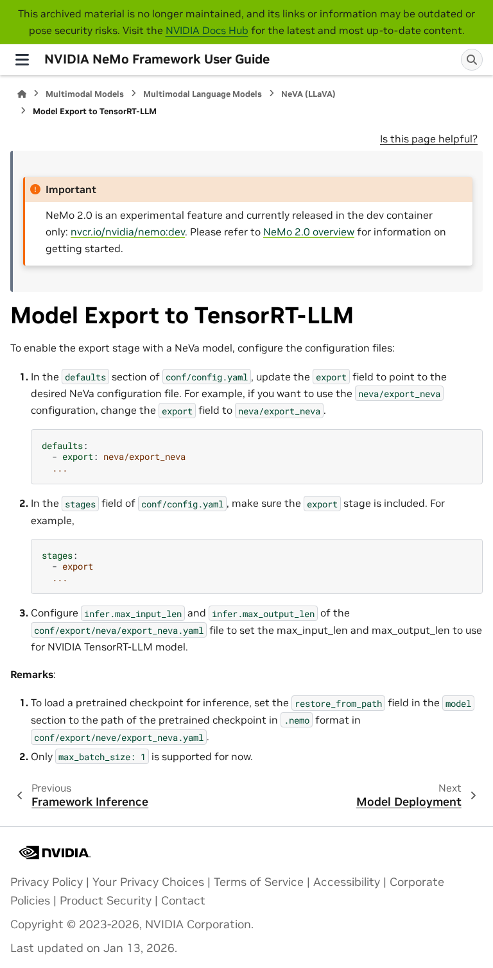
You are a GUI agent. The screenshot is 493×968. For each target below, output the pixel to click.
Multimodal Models (85, 94)
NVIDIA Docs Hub (207, 30)
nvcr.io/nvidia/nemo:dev (128, 231)
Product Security (105, 901)
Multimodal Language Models (202, 94)
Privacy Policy (46, 882)
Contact (183, 901)
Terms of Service (259, 882)
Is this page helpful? (429, 138)
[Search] (472, 60)
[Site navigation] (22, 60)
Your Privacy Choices (148, 882)
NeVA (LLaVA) (308, 94)
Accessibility (346, 882)
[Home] (21, 94)
